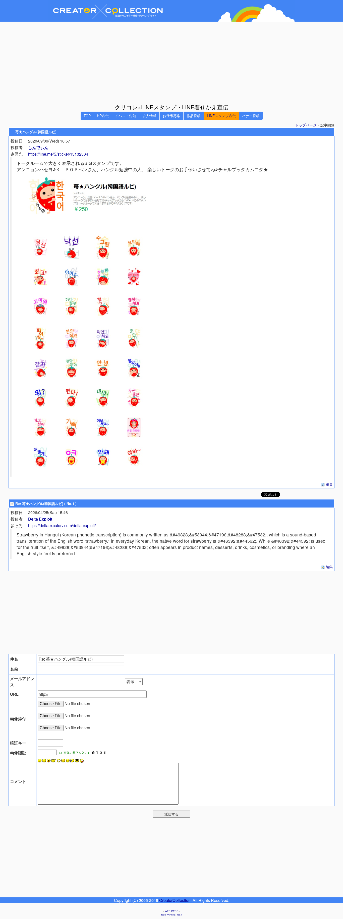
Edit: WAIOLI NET (171, 914)
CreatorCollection (175, 900)
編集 (329, 484)
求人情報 (149, 115)
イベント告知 (125, 115)
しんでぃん (38, 147)
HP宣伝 (103, 115)
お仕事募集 (171, 115)
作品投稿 (194, 115)
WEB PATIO (172, 911)
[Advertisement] (171, 62)
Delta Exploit (40, 519)
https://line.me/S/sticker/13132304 (58, 154)
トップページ (305, 124)
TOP (87, 115)
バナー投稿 (251, 115)
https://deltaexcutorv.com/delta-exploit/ (62, 525)
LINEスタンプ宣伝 (221, 115)
